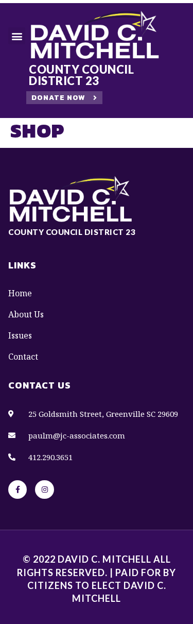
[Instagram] (44, 489)
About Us (26, 314)
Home (20, 293)
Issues (20, 335)
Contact (23, 356)
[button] (16, 35)
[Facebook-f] (17, 489)
